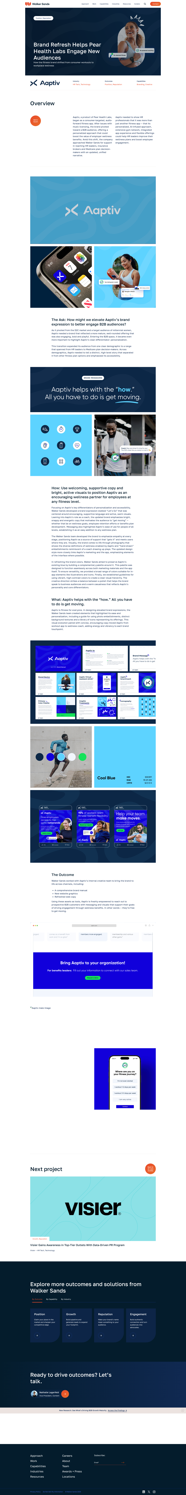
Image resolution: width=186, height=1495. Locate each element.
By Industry (66, 1299)
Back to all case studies (150, 1169)
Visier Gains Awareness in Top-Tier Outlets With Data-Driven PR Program (77, 1245)
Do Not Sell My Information (53, 1492)
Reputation (117, 84)
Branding (140, 84)
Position (108, 84)
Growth (35, 1239)
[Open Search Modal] (145, 4)
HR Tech (76, 84)
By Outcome (37, 1299)
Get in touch (35, 121)
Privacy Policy (35, 1492)
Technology (85, 84)
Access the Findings (116, 1410)
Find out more (37, 1335)
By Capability (51, 1299)
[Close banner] (182, 1410)
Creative (148, 84)
